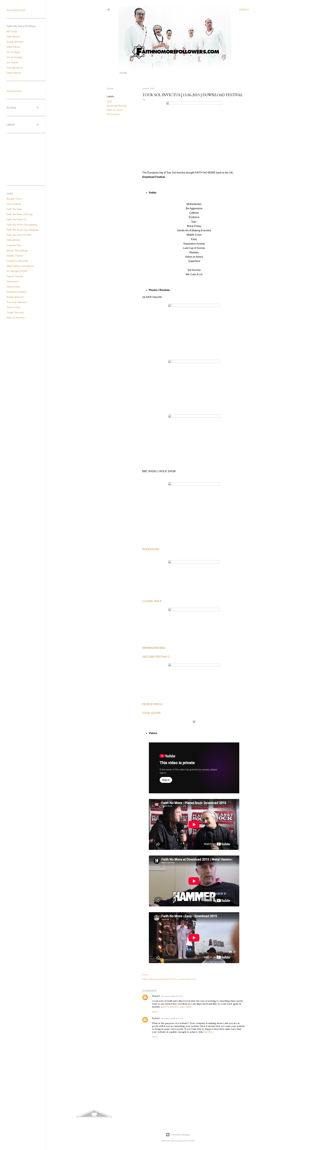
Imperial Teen (14, 245)
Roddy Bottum (15, 41)
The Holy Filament (16, 302)
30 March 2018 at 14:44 (172, 1018)
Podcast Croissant (16, 291)
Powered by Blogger (180, 1134)
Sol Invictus (113, 114)
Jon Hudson (13, 52)
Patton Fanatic (14, 276)
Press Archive (14, 91)
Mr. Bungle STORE (17, 271)
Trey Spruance (14, 67)
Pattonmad (13, 286)
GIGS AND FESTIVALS (155, 656)
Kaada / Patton (14, 255)
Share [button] (110, 88)
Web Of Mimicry (15, 317)
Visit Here (208, 1031)
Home (123, 73)
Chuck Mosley (14, 57)
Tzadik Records (15, 312)
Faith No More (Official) (19, 214)
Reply (155, 1011)
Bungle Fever (14, 198)
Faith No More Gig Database (22, 229)
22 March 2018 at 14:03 (172, 996)
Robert (156, 996)
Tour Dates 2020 (15, 10)
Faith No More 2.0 (16, 219)
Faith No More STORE (18, 235)
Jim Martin (12, 62)
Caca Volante (13, 204)
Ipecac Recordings (17, 250)
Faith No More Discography (21, 224)
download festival (116, 105)
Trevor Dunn (13, 307)
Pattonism (12, 281)
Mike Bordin (13, 36)
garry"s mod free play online (176, 1006)
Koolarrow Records (17, 260)
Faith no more (115, 110)
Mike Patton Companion (20, 266)
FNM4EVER (13, 240)
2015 (109, 101)
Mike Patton (13, 47)
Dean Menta (13, 72)
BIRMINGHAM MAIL (154, 647)
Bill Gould (11, 31)
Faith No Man (14, 209)
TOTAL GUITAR (151, 713)
